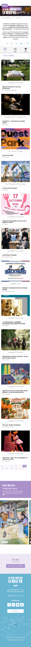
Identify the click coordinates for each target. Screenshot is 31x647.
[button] (28, 13)
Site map (21, 640)
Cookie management (12, 640)
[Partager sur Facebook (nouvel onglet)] (7, 44)
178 (16, 468)
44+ (12, 466)
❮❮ (2, 466)
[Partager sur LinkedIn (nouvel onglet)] (11, 44)
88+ (16, 466)
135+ (6, 468)
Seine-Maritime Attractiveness (5, 2)
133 (2, 468)
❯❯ (23, 468)
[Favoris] (25, 13)
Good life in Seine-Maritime (15, 2)
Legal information (20, 637)
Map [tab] (15, 51)
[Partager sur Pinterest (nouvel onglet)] (16, 44)
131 (20, 466)
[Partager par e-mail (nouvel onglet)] (21, 44)
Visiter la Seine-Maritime (26, 2)
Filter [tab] (25, 51)
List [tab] (5, 51)
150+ (11, 468)
